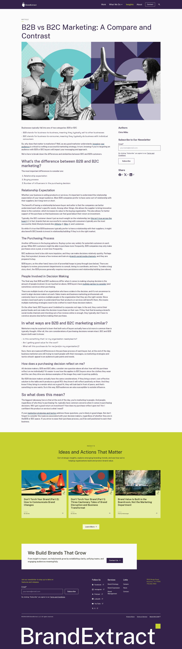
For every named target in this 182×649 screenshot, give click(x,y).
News (125, 588)
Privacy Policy (130, 616)
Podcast (99, 594)
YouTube (99, 604)
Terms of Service (142, 616)
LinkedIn (99, 599)
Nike (67, 224)
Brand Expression (114, 588)
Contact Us (113, 560)
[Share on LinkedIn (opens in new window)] (131, 174)
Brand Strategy (113, 584)
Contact (150, 4)
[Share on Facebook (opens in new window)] (120, 174)
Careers (126, 584)
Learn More (90, 527)
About (139, 4)
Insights (130, 4)
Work (103, 4)
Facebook (99, 585)
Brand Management (112, 593)
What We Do (114, 4)
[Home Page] (32, 4)
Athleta (58, 224)
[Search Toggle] (159, 4)
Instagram (99, 590)
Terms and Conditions (57, 597)
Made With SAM (155, 616)
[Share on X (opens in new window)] (126, 174)
